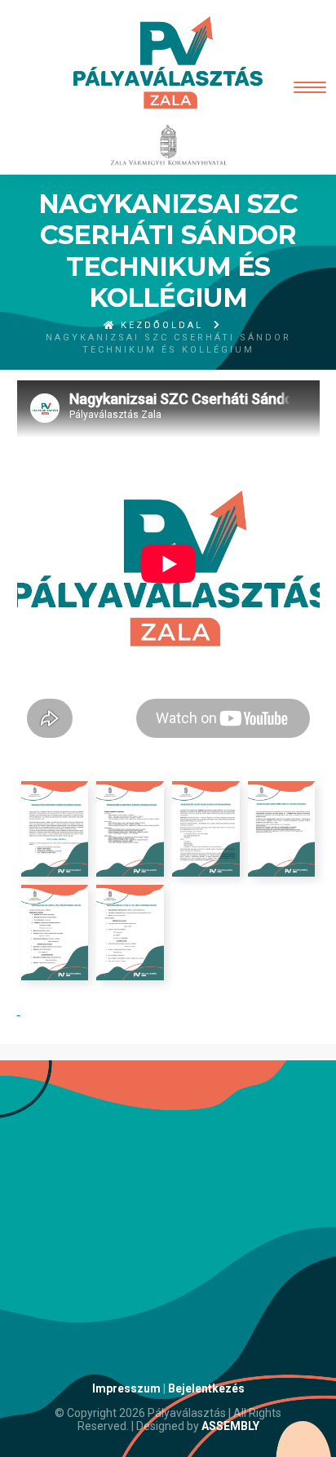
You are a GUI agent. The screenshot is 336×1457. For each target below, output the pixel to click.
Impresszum (126, 1388)
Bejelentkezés (206, 1388)
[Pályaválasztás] (168, 62)
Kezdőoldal (159, 325)
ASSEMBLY (230, 1426)
